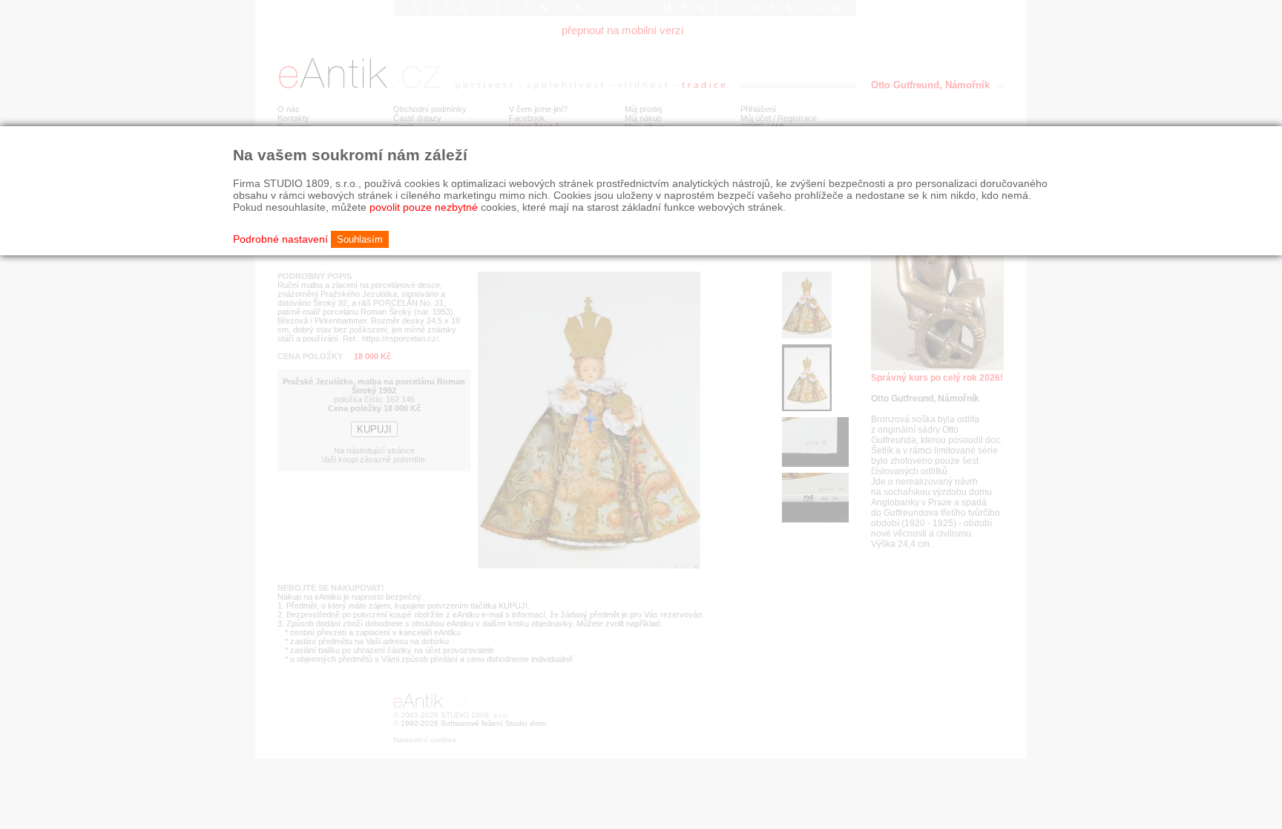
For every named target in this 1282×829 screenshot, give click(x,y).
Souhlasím (360, 239)
